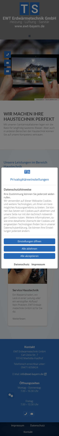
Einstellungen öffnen (29, 241)
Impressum (38, 264)
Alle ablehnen (29, 248)
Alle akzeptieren (29, 256)
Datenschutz (21, 264)
